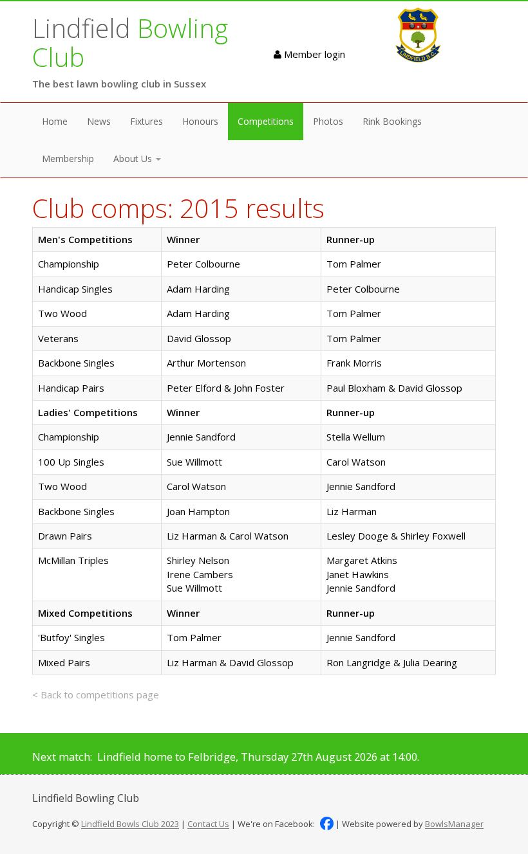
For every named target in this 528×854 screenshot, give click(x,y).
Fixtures (146, 121)
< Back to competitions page (95, 694)
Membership (68, 158)
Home (55, 121)
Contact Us (208, 824)
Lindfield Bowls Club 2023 (130, 824)
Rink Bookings (392, 121)
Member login (313, 54)
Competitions (266, 121)
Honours (200, 121)
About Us (134, 158)
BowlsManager (454, 824)
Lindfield (130, 42)
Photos (328, 121)
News (99, 121)
